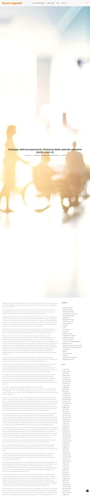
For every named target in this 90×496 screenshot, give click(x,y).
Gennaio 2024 (66, 413)
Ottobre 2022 (66, 439)
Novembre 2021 (67, 457)
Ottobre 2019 (66, 490)
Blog (58, 3)
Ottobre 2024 (66, 401)
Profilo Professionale (39, 3)
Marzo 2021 (66, 472)
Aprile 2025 (66, 389)
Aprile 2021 (66, 470)
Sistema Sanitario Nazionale (70, 357)
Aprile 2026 (66, 373)
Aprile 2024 (66, 409)
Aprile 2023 (66, 429)
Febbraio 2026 (66, 375)
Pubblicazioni (51, 3)
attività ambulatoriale (68, 315)
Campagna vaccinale (68, 319)
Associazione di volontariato (70, 313)
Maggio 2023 (66, 427)
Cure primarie (66, 329)
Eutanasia (65, 331)
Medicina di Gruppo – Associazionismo (72, 345)
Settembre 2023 (67, 421)
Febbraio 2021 (66, 474)
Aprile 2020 (66, 480)
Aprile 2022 (66, 449)
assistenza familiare (68, 307)
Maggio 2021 (66, 468)
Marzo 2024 (66, 411)
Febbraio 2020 (66, 484)
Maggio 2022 (66, 447)
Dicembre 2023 (67, 415)
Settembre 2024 (67, 403)
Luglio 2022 (66, 443)
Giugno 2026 (66, 371)
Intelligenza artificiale (68, 337)
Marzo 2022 (66, 451)
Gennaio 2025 (66, 395)
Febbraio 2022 (66, 453)
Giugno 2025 (66, 385)
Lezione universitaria (68, 339)
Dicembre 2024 (67, 397)
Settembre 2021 (67, 460)
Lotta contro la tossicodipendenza (72, 341)
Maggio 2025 (66, 387)
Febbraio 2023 (66, 431)
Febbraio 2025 (66, 393)
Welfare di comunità (68, 359)
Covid (64, 327)
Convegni (65, 325)
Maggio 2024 (66, 407)
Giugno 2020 (66, 476)
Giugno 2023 (66, 425)
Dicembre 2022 (67, 435)
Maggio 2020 (66, 478)
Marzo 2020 (66, 482)
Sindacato (65, 355)
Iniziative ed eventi (67, 333)
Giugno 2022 (66, 445)
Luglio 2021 (66, 464)
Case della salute (67, 323)
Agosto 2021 (66, 462)
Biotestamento (67, 317)
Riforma (65, 351)
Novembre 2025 (67, 381)
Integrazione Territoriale (69, 335)
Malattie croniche (67, 343)
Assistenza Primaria (68, 309)
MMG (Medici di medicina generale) (72, 347)
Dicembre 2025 (67, 379)
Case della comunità (68, 321)
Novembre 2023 (67, 417)
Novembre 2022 (67, 437)
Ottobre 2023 (66, 419)
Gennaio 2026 (66, 377)
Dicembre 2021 (67, 455)
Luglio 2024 (66, 405)
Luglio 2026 (66, 369)
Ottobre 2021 (66, 458)
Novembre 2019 (67, 488)
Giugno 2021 (66, 466)
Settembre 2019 (67, 492)
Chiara (64, 155)
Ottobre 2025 (66, 383)
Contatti (63, 3)
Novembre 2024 (67, 399)
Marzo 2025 (66, 391)
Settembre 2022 (67, 441)
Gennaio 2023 (66, 433)
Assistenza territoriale (41, 155)
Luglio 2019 (66, 494)
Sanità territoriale (53, 155)
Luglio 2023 (66, 423)
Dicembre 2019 (67, 486)
